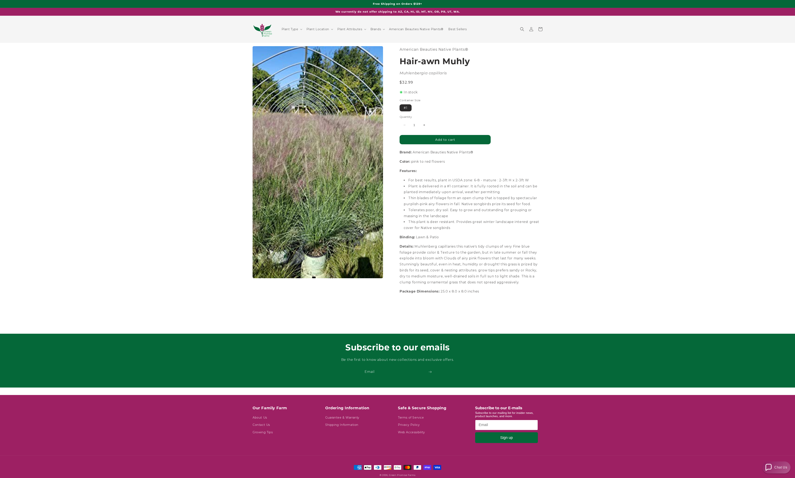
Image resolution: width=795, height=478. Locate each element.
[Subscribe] (430, 372)
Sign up (506, 438)
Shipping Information (341, 425)
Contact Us (261, 425)
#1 (405, 108)
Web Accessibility (411, 432)
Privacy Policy (409, 425)
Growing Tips (263, 432)
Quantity (406, 116)
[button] (291, 29)
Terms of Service (411, 417)
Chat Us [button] (780, 467)
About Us (260, 417)
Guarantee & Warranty (342, 417)
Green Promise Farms (402, 475)
